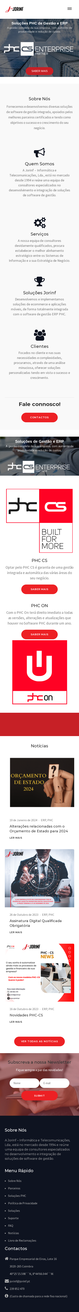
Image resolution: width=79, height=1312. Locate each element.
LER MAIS (16, 837)
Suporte (13, 1218)
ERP (43, 820)
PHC (50, 820)
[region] (39, 48)
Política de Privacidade (22, 1203)
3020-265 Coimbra (21, 1266)
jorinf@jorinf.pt (20, 1281)
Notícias (13, 1233)
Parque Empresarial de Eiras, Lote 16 (33, 1259)
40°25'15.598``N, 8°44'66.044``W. (31, 1274)
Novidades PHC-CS (26, 1015)
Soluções (14, 1211)
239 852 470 (17, 1289)
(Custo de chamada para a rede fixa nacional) (38, 1296)
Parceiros (14, 1188)
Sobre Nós (14, 1181)
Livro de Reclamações (22, 1240)
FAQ (10, 1225)
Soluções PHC (17, 1196)
